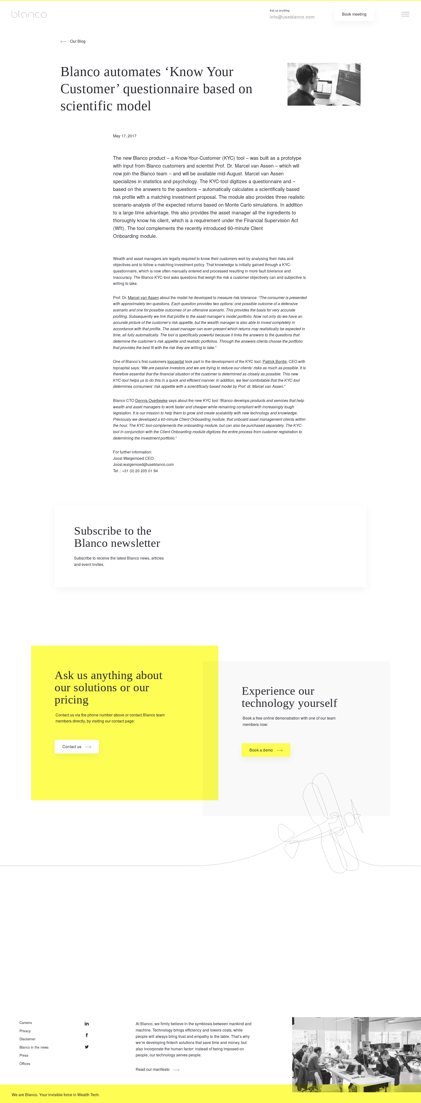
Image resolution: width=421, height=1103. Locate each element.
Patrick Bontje (275, 361)
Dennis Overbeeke (151, 400)
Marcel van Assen (143, 297)
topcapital (175, 361)
